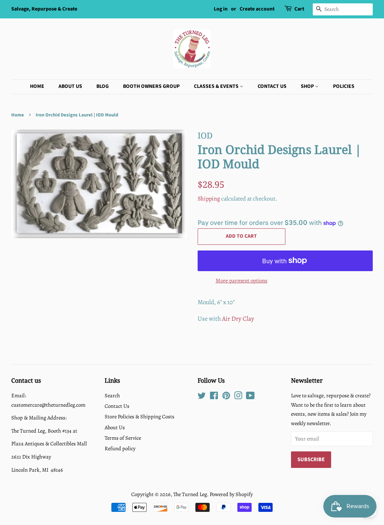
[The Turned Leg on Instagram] (238, 397)
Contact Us (272, 86)
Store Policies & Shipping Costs (139, 416)
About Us (70, 86)
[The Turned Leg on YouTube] (250, 397)
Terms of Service (123, 438)
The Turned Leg (190, 494)
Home (37, 86)
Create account (257, 9)
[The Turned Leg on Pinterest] (226, 397)
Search (112, 395)
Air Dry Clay (238, 318)
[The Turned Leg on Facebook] (214, 397)
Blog (102, 86)
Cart (299, 9)
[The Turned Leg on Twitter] (202, 397)
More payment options (241, 280)
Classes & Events (217, 86)
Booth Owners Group (151, 86)
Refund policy (120, 448)
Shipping (209, 199)
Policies (343, 86)
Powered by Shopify (231, 494)
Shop (308, 86)
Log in (221, 9)
